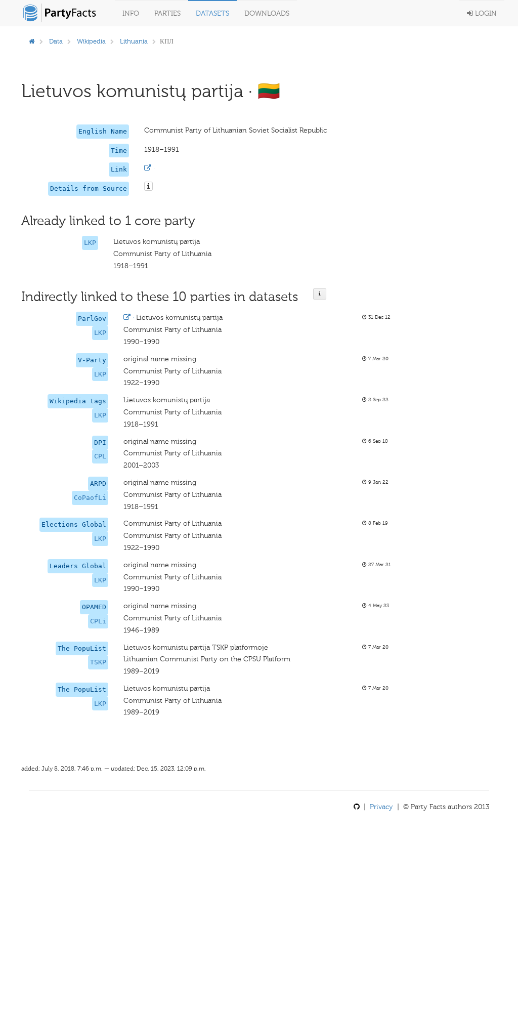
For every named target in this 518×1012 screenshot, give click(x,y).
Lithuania (134, 41)
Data (56, 41)
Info (130, 13)
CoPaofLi (90, 497)
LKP (90, 242)
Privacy (381, 807)
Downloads (266, 13)
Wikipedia (91, 41)
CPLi (98, 621)
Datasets (212, 13)
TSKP (98, 662)
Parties (167, 13)
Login (485, 13)
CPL (100, 456)
